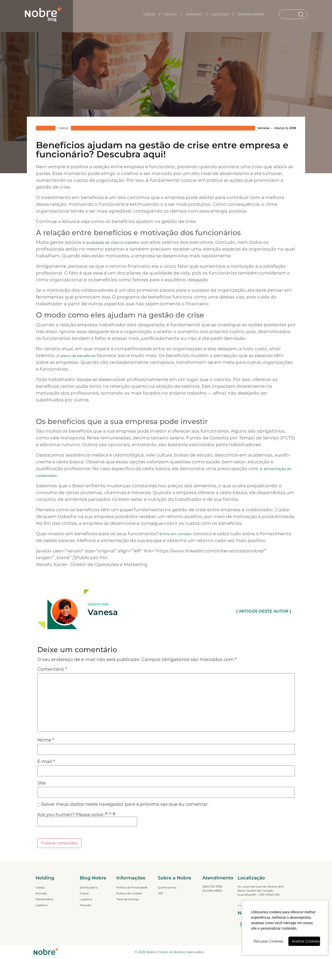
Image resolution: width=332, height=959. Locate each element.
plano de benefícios (78, 356)
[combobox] (288, 14)
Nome (45, 740)
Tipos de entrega (127, 899)
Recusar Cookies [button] (268, 941)
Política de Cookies (129, 893)
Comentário (52, 669)
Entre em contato (175, 534)
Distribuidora (251, 14)
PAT (160, 893)
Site (41, 783)
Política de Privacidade (131, 887)
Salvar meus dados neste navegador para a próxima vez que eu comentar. (125, 804)
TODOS (149, 14)
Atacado (194, 14)
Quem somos (167, 887)
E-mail (46, 761)
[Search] (301, 14)
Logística (220, 14)
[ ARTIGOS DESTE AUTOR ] (263, 611)
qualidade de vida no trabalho (113, 242)
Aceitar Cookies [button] (306, 941)
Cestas (170, 14)
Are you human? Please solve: (71, 814)
